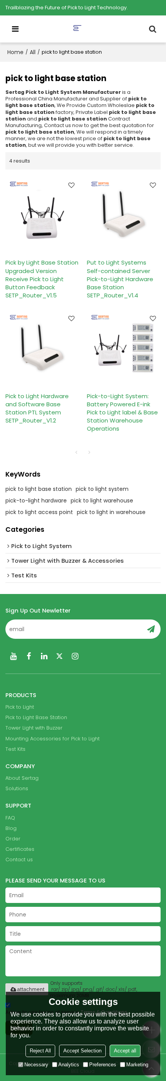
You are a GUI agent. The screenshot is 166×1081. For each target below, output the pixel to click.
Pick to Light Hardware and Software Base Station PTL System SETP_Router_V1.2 (37, 408)
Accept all (125, 1051)
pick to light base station (38, 489)
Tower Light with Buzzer (34, 727)
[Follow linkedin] (44, 656)
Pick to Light (19, 707)
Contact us (19, 859)
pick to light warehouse (102, 500)
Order (12, 838)
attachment (30, 989)
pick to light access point (39, 512)
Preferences (102, 1064)
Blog (11, 828)
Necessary (36, 1064)
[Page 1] (76, 452)
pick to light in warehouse (111, 512)
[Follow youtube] (13, 656)
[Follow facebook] (28, 656)
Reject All (40, 1051)
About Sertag (22, 778)
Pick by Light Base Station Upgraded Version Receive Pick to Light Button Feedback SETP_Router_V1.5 (41, 278)
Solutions (16, 788)
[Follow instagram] (75, 656)
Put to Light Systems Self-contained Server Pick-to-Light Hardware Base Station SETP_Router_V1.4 (120, 278)
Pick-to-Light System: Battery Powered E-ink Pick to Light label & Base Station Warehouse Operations (122, 412)
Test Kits (15, 749)
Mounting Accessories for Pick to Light (52, 738)
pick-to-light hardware (36, 500)
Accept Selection (82, 1051)
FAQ (10, 817)
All (33, 52)
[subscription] (151, 629)
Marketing (137, 1064)
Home (15, 52)
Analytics (68, 1064)
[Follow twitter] (59, 656)
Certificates (19, 849)
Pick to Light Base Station (36, 717)
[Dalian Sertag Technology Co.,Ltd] (85, 29)
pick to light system (102, 489)
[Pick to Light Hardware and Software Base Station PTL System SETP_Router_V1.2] (42, 347)
